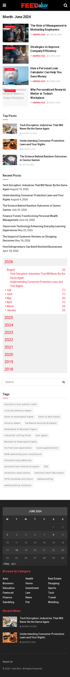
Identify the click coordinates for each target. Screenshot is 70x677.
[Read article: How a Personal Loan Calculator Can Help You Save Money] (16, 75)
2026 (8, 262)
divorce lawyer (12, 423)
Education (9, 588)
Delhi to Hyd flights (49, 417)
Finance (9, 69)
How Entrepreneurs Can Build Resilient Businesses (32, 246)
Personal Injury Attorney (17, 460)
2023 (8, 332)
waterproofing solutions (17, 485)
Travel (52, 597)
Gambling (8, 602)
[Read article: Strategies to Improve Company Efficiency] (16, 54)
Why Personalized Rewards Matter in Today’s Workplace (48, 93)
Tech (51, 592)
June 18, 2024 (55, 35)
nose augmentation (47, 448)
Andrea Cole (39, 35)
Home (29, 583)
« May (6, 563)
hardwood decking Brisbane (41, 423)
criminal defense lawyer (18, 410)
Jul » (13, 563)
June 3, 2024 (54, 103)
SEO (46, 466)
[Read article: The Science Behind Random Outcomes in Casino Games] (10, 160)
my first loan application (18, 448)
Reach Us (8, 661)
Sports (52, 588)
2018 (8, 369)
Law (27, 592)
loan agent (41, 435)
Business (10, 26)
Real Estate (54, 578)
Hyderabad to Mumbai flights (20, 429)
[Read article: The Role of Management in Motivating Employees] (16, 33)
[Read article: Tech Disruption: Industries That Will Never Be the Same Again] (10, 129)
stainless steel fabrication (49, 473)
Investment (32, 588)
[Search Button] (65, 5)
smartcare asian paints (17, 473)
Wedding (53, 602)
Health (29, 578)
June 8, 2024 (54, 56)
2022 (8, 340)
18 (16, 550)
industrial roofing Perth (17, 435)
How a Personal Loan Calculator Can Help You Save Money (46, 72)
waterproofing (45, 479)
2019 (8, 362)
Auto (5, 578)
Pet (27, 602)
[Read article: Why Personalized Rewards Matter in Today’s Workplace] (16, 97)
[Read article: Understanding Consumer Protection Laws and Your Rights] (10, 144)
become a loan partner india (20, 404)
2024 (8, 325)
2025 (8, 317)
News (28, 597)
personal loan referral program (21, 466)
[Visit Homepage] (35, 5)
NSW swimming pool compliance (23, 454)
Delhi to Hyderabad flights (19, 417)
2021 (8, 347)
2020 (8, 354)
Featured (8, 592)
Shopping (53, 583)
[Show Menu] (4, 5)
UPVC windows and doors (18, 479)
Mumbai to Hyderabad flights (20, 442)
